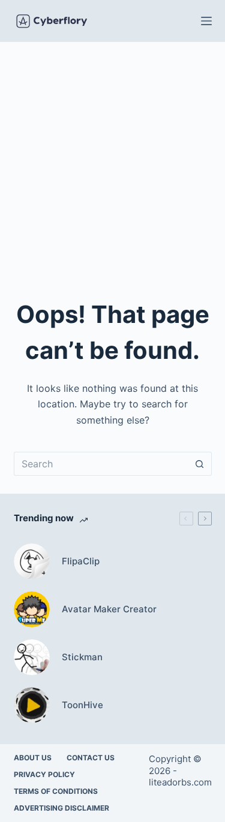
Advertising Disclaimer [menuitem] (61, 807)
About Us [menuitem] (33, 757)
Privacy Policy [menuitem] (44, 774)
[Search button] (200, 464)
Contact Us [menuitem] (91, 757)
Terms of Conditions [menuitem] (56, 791)
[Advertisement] (112, 160)
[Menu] (206, 21)
